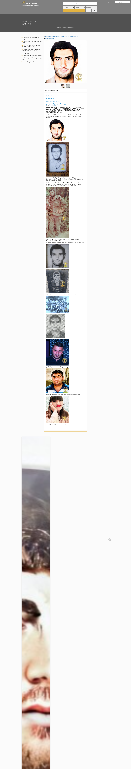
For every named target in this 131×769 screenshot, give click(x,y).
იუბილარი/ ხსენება (69, 27)
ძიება (74, 10)
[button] (86, 42)
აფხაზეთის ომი (49, 38)
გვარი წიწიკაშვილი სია (52, 101)
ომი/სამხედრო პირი (29, 62)
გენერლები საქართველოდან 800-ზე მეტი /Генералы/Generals (32, 42)
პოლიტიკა (27, 53)
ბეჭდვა (54, 105)
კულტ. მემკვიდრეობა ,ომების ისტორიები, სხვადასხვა (31, 46)
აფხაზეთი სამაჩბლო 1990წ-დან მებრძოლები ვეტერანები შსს (31, 50)
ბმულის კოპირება (52, 96)
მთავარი (58, 27)
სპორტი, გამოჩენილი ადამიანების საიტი (32, 58)
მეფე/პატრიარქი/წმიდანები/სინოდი (30, 38)
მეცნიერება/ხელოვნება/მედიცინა (33, 55)
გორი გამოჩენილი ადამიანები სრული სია (57, 104)
